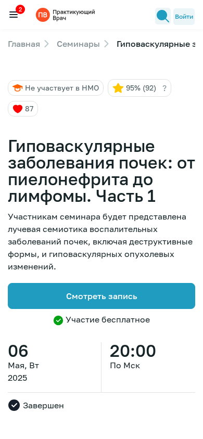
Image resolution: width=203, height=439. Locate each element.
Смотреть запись (101, 296)
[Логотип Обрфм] (66, 14)
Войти (184, 16)
